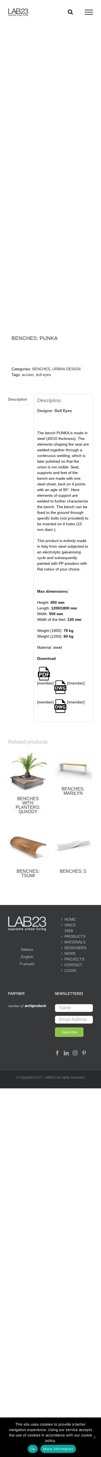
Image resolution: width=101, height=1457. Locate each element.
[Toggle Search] (70, 12)
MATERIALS (73, 942)
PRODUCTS (73, 936)
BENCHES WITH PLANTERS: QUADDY (28, 805)
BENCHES (41, 369)
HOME (70, 919)
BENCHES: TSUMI (28, 873)
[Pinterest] (84, 1052)
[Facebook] (57, 1052)
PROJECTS (73, 959)
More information (58, 1449)
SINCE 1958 (70, 928)
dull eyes (43, 374)
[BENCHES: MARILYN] (73, 766)
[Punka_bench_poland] (50, 193)
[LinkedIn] (66, 1052)
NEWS (69, 953)
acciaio (28, 374)
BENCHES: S (73, 871)
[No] (94, 1437)
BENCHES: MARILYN (73, 791)
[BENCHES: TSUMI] (28, 844)
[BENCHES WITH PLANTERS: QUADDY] (28, 771)
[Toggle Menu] (89, 12)
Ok (32, 1449)
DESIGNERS (73, 948)
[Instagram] (75, 1052)
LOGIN (70, 970)
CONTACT (73, 965)
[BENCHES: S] (73, 844)
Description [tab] (17, 399)
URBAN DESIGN (66, 369)
